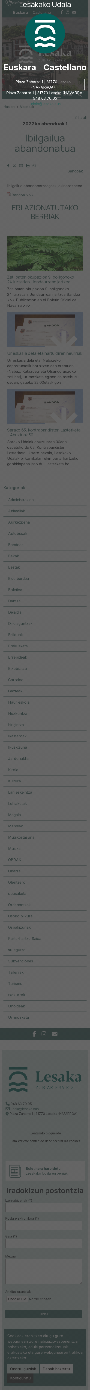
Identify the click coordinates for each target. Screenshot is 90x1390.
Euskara (20, 67)
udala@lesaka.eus (45, 104)
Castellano (65, 67)
